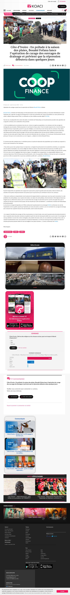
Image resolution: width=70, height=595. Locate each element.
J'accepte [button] (62, 591)
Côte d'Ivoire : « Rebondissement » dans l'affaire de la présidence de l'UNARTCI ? (34, 14)
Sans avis (13, 344)
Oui (11, 340)
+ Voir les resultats (22, 347)
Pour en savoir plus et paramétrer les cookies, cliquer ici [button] (38, 593)
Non (12, 342)
